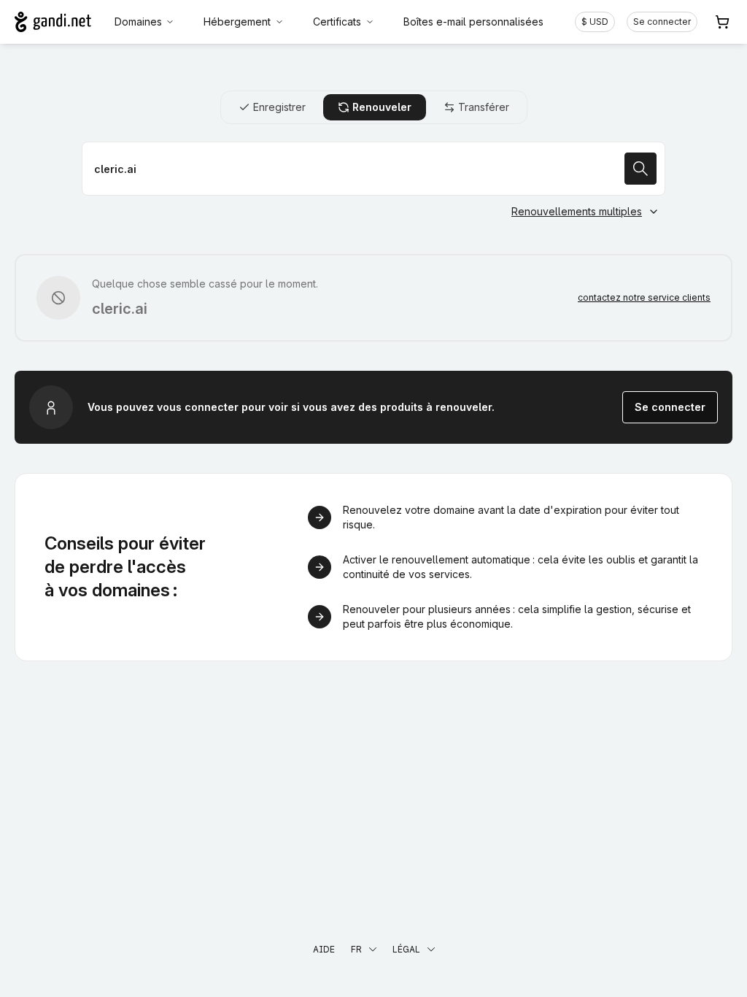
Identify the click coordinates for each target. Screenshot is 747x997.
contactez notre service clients (644, 297)
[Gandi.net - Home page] (53, 22)
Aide (324, 949)
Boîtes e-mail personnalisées (473, 21)
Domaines (138, 21)
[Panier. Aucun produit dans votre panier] (722, 22)
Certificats (337, 21)
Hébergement (237, 21)
